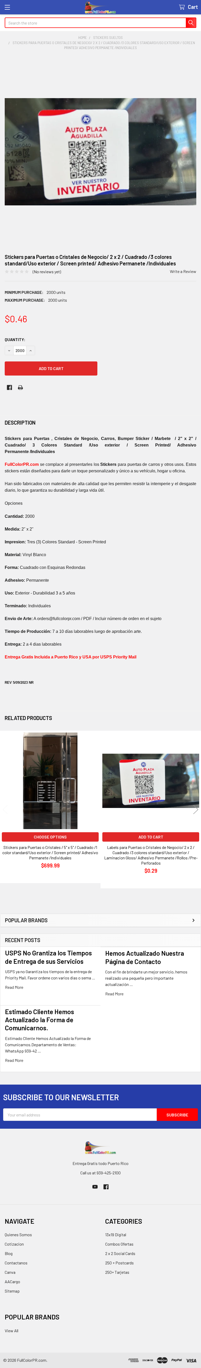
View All (11, 1330)
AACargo (12, 1281)
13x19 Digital (115, 1234)
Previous (5, 810)
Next (196, 810)
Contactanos (16, 1262)
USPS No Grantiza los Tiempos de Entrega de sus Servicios (48, 957)
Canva (10, 1272)
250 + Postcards (119, 1262)
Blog (9, 1253)
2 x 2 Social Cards (120, 1253)
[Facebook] (9, 387)
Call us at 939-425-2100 (100, 1172)
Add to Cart (150, 836)
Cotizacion (14, 1243)
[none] (100, 151)
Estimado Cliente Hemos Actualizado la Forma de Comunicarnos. (39, 1020)
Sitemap (12, 1290)
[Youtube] (95, 1187)
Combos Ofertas (119, 1243)
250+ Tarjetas (117, 1272)
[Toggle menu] (7, 7)
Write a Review (183, 271)
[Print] (20, 387)
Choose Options (50, 836)
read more (14, 987)
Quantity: (15, 339)
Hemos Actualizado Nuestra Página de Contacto (144, 957)
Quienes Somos (18, 1234)
